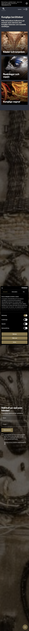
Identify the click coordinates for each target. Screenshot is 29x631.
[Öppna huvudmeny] (25, 627)
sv (24, 9)
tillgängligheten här (6, 4)
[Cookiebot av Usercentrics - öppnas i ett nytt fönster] (21, 288)
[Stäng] (27, 3)
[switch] (25, 320)
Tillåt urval (14, 338)
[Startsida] (3, 9)
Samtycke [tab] (5, 291)
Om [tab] (24, 291)
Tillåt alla (14, 334)
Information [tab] (14, 291)
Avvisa (14, 342)
